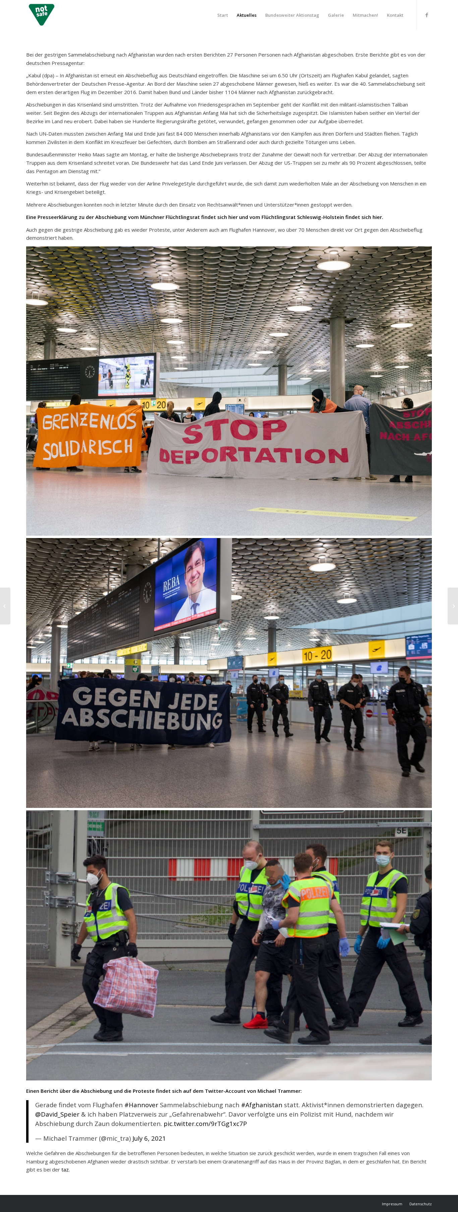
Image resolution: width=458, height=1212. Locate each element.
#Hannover (141, 1105)
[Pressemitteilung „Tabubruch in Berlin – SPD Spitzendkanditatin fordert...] (5, 606)
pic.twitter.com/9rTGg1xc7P (205, 1123)
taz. (66, 1169)
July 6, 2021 (149, 1138)
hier (233, 217)
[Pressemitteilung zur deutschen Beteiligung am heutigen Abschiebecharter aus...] (453, 606)
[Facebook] (427, 15)
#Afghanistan (261, 1105)
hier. (378, 217)
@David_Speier (57, 1114)
